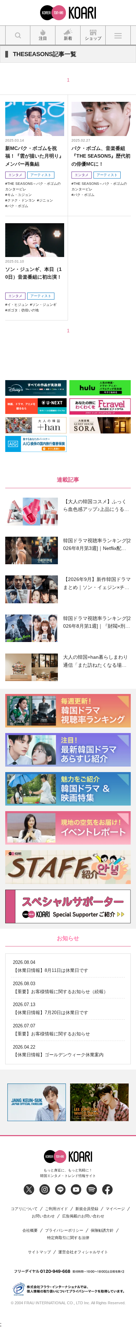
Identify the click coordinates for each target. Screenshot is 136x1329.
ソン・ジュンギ (44, 305)
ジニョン (46, 200)
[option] (71, 1102)
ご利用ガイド (56, 1209)
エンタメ (15, 175)
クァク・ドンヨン (21, 200)
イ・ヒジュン (17, 305)
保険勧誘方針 (102, 1230)
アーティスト (40, 175)
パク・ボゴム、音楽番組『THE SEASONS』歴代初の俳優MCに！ (100, 156)
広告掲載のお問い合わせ (83, 1216)
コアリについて (24, 1209)
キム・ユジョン (19, 195)
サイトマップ (39, 1252)
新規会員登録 (86, 1209)
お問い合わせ (43, 1216)
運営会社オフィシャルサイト (83, 1252)
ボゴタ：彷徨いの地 (23, 310)
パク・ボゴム (17, 206)
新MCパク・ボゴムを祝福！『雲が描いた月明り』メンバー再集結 (34, 156)
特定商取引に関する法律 (68, 1238)
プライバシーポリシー (64, 1230)
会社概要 (30, 1230)
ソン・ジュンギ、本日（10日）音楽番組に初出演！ (33, 273)
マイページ (115, 1209)
